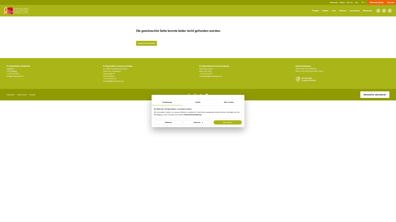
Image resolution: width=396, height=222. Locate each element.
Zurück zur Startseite (146, 43)
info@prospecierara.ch (15, 76)
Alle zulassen (227, 122)
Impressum (11, 95)
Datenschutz (22, 95)
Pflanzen (342, 11)
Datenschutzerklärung (192, 115)
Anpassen (196, 122)
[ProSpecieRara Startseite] (16, 10)
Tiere (334, 11)
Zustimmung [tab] (167, 102)
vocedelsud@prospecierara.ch (210, 76)
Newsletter (334, 2)
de (363, 2)
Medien (342, 2)
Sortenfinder (354, 11)
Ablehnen (168, 122)
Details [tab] (198, 102)
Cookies (32, 95)
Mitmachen (367, 11)
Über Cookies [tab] (229, 102)
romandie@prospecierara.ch (113, 81)
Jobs (356, 2)
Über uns (350, 2)
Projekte (315, 11)
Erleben (325, 11)
